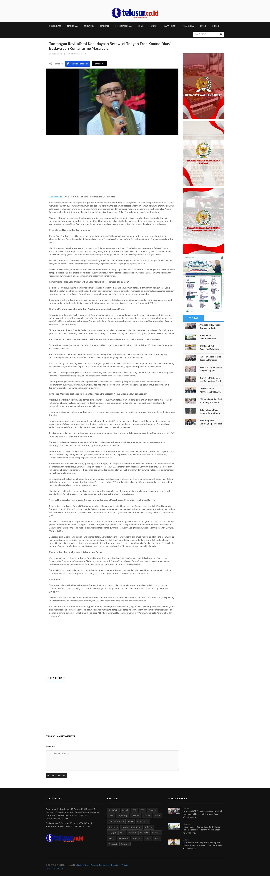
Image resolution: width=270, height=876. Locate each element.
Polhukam (137, 838)
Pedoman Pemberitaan (100, 865)
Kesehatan (113, 827)
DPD (134, 810)
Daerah (125, 810)
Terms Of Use (57, 868)
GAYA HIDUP (170, 26)
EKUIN (141, 26)
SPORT (154, 26)
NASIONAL (72, 26)
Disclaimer (115, 865)
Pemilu (112, 838)
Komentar (51, 746)
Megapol (112, 833)
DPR (142, 810)
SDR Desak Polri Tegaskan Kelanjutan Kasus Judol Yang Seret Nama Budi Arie (202, 844)
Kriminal (148, 827)
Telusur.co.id (55, 196)
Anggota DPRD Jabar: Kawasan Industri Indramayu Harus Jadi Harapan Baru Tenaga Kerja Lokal (202, 814)
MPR (122, 833)
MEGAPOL (89, 26)
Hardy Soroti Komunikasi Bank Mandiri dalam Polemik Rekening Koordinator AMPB (202, 830)
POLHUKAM (55, 26)
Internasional (142, 821)
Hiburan (147, 816)
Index (130, 821)
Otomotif (144, 833)
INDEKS (216, 26)
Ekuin (111, 816)
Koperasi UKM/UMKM (131, 827)
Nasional (132, 833)
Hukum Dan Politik (116, 821)
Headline (135, 816)
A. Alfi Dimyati (74, 54)
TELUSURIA (188, 26)
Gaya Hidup (122, 816)
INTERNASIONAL (123, 26)
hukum (158, 816)
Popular (193, 318)
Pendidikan (123, 838)
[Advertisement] (112, 168)
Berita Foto (113, 810)
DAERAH (104, 26)
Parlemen (156, 833)
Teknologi (113, 844)
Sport (157, 838)
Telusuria (125, 844)
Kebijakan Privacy (82, 865)
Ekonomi (152, 810)
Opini (203, 26)
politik (147, 838)
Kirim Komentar (57, 776)
